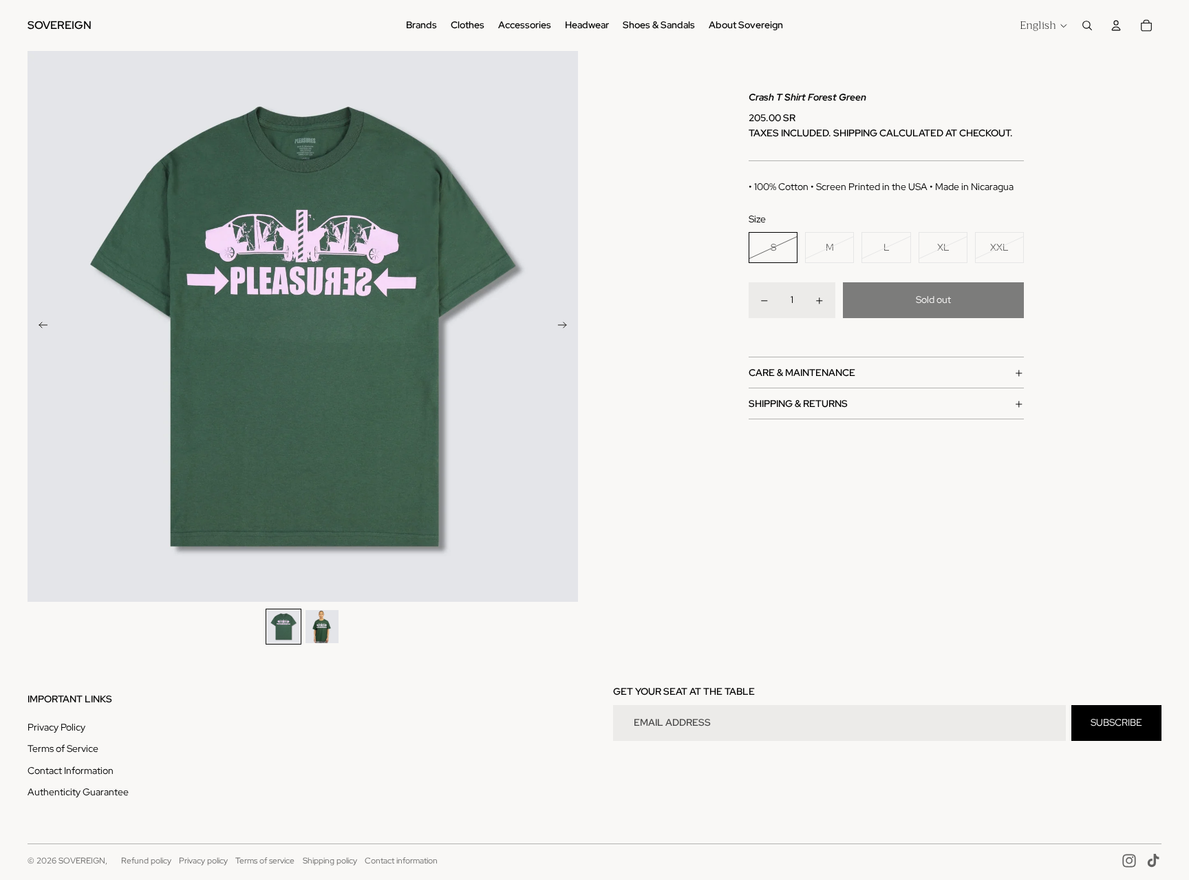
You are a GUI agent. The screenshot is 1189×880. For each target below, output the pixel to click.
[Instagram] (1129, 860)
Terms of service (264, 860)
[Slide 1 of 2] (283, 626)
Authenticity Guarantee (78, 792)
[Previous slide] (39, 326)
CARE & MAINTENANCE (802, 372)
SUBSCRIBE (1116, 722)
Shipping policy (330, 860)
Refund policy (146, 860)
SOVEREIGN (81, 860)
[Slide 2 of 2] (322, 626)
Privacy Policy (56, 727)
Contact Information (71, 770)
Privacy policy (203, 860)
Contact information (401, 860)
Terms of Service (63, 748)
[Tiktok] (1153, 860)
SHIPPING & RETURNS (798, 403)
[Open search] (1087, 25)
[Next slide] (566, 326)
